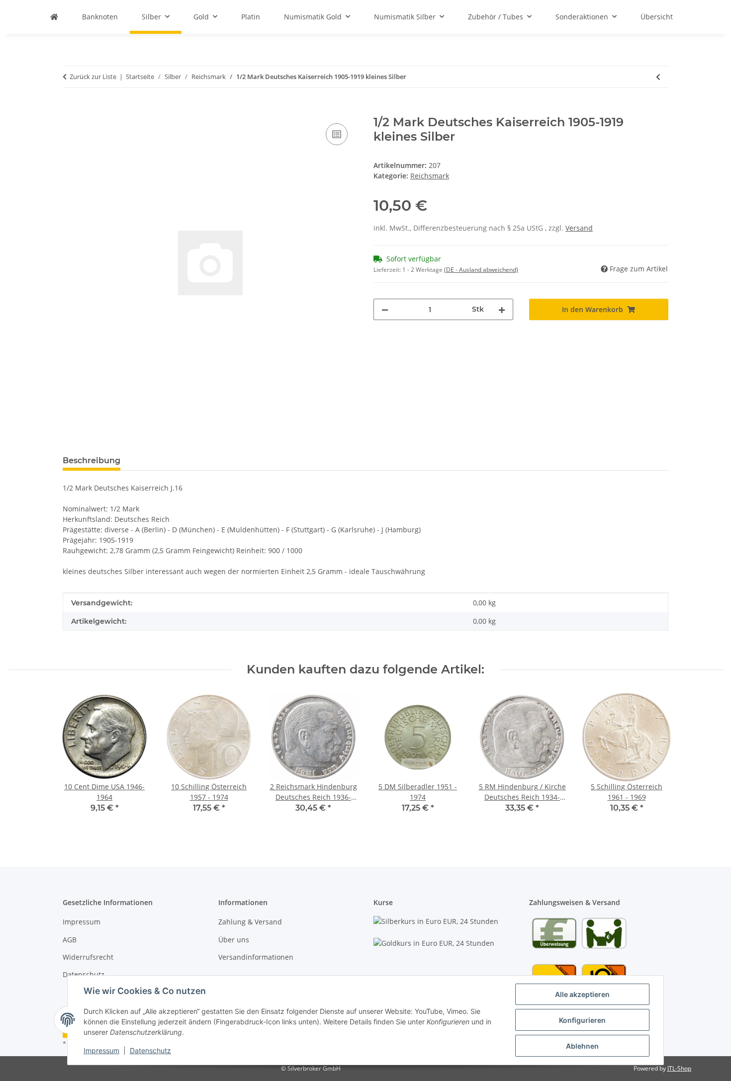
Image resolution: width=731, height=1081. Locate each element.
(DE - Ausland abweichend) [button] (481, 269)
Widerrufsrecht (88, 957)
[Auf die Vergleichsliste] (337, 134)
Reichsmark (429, 175)
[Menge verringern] (385, 309)
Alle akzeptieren (582, 994)
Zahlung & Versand (250, 921)
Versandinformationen (255, 957)
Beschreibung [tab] (91, 460)
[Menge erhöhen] (502, 309)
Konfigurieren (582, 1020)
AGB (70, 939)
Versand (579, 228)
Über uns (233, 939)
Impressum (101, 1050)
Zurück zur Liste (93, 76)
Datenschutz (150, 1050)
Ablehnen (582, 1046)
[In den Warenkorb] (71, 109)
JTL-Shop (679, 1068)
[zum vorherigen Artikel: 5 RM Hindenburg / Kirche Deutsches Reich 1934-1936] (658, 76)
